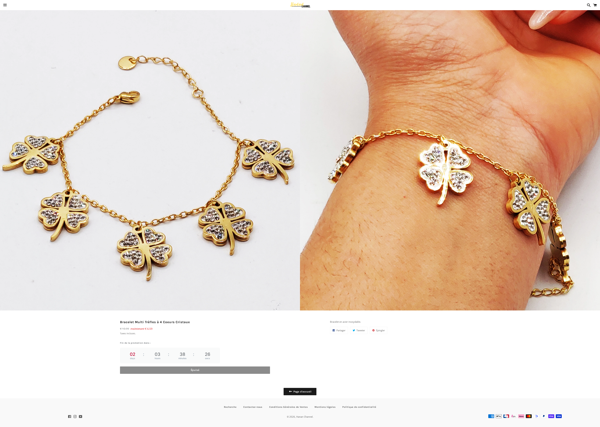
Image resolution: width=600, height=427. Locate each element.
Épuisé (195, 370)
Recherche (230, 407)
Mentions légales (325, 407)
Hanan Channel (304, 416)
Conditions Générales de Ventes (288, 407)
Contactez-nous (252, 407)
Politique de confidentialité (359, 407)
